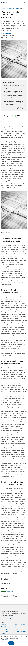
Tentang (3, 618)
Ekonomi (3, 626)
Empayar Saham (6, 583)
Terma (21, 618)
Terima (11, 643)
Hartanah (17, 626)
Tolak (4, 643)
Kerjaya (17, 629)
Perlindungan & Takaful (7, 629)
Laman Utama (4, 8)
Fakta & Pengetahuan (20, 631)
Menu (24, 2)
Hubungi (9, 618)
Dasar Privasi (15, 618)
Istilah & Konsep (5, 631)
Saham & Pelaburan (14, 8)
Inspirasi (3, 633)
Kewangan (4, 624)
